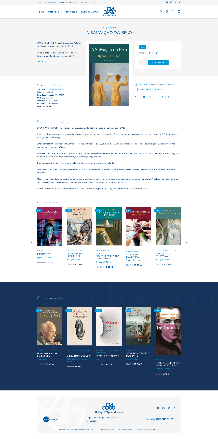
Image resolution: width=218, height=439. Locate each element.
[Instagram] (171, 2)
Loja (89, 418)
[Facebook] (167, 2)
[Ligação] (109, 12)
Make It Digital (154, 429)
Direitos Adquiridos (87, 3)
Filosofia (77, 250)
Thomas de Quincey (165, 369)
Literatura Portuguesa (76, 350)
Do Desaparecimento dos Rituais (107, 256)
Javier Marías (132, 359)
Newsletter (112, 418)
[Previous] (32, 242)
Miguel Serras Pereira (54, 89)
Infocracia (44, 254)
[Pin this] (169, 97)
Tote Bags (99, 418)
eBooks (158, 250)
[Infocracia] (49, 208)
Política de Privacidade (106, 429)
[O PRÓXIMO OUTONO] (79, 308)
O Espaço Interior (107, 356)
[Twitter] (176, 2)
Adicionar (158, 62)
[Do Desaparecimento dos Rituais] (109, 208)
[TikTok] (180, 2)
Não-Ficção (58, 85)
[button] (161, 12)
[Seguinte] (186, 242)
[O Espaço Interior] (109, 308)
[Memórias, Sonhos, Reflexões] (49, 308)
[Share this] (150, 97)
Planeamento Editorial (68, 3)
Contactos (92, 421)
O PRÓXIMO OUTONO (79, 356)
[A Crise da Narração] (138, 208)
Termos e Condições (125, 429)
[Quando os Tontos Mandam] (138, 308)
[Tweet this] (156, 97)
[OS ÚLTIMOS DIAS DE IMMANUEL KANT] (168, 308)
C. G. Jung (41, 359)
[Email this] (144, 97)
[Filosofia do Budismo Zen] (79, 208)
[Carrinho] (173, 11)
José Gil (99, 359)
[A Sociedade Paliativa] (168, 208)
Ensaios (50, 85)
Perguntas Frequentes (47, 3)
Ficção (135, 350)
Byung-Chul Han (109, 27)
